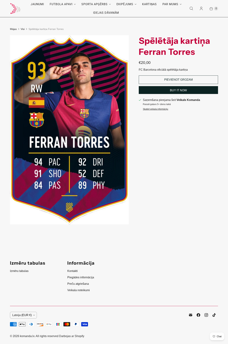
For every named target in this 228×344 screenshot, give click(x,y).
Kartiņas (149, 4)
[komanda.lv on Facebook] (198, 315)
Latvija (22, 315)
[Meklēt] (191, 8)
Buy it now (178, 90)
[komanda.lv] (15, 8)
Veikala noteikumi (78, 290)
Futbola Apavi (61, 4)
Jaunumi (37, 4)
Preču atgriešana (78, 283)
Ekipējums (124, 4)
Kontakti (72, 270)
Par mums (170, 4)
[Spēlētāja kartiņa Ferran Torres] (69, 129)
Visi (23, 29)
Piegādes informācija (80, 277)
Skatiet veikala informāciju (155, 109)
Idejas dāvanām (106, 12)
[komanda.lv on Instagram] (206, 315)
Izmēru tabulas (19, 270)
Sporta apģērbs (94, 4)
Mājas (13, 29)
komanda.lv (27, 336)
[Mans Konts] (201, 8)
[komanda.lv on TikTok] (214, 315)
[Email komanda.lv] (191, 315)
